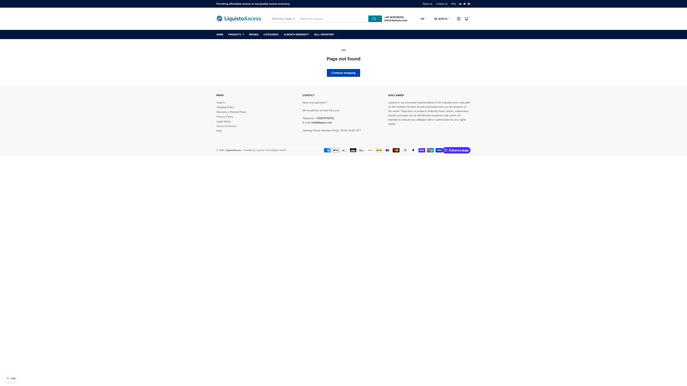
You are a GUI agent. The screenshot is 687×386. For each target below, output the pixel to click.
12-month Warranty (296, 34)
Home (219, 34)
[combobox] (340, 19)
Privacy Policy (224, 116)
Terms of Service (226, 126)
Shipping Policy (225, 107)
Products (234, 34)
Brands (254, 34)
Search (220, 102)
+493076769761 (325, 118)
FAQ (453, 4)
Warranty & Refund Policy (231, 111)
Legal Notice (223, 121)
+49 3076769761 (394, 17)
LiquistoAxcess (233, 150)
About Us (427, 4)
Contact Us (442, 4)
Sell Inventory (324, 34)
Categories (271, 34)
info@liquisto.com (395, 20)
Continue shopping (343, 72)
